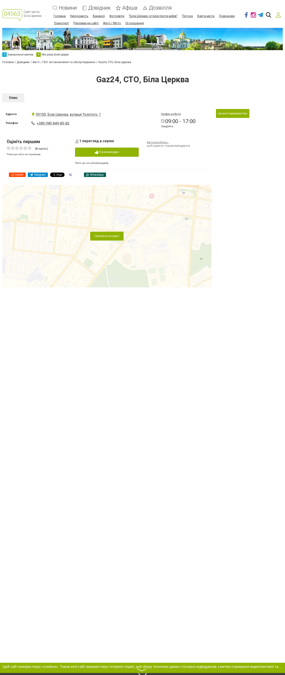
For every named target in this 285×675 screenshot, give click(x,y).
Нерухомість (79, 16)
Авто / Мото (112, 23)
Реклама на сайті (86, 23)
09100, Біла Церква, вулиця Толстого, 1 (68, 114)
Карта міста (205, 16)
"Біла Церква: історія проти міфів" (153, 16)
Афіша (129, 8)
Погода (187, 16)
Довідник (99, 8)
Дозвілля (160, 8)
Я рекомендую (108, 152)
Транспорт (61, 23)
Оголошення (134, 23)
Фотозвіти (116, 16)
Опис (13, 98)
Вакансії (99, 16)
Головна (60, 16)
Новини (68, 8)
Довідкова (227, 16)
